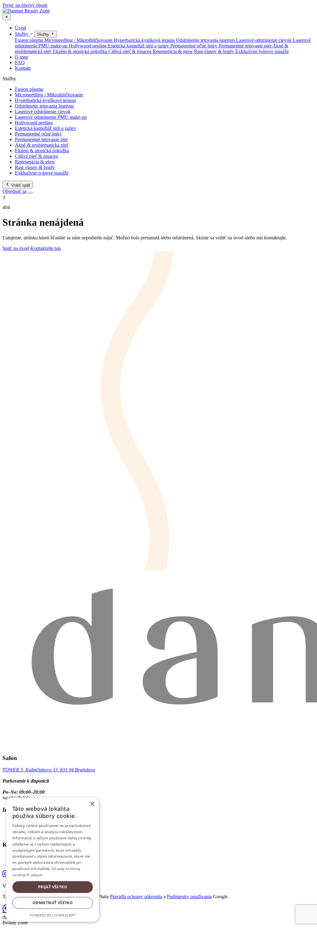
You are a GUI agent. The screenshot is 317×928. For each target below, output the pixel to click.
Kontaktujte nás (45, 248)
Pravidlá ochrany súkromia (136, 896)
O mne (21, 57)
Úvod (20, 27)
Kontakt (23, 68)
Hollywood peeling (34, 122)
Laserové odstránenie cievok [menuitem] (264, 40)
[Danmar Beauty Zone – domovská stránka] (26, 10)
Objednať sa (14, 191)
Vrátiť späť (20, 185)
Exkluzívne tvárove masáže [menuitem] (262, 51)
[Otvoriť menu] (30, 193)
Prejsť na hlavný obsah (24, 5)
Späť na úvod (15, 248)
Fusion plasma (29, 89)
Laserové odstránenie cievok (43, 111)
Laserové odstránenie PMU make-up (51, 117)
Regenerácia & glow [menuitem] (173, 51)
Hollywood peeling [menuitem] (88, 45)
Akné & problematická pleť (42, 145)
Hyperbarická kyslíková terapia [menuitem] (145, 40)
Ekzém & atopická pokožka (42, 150)
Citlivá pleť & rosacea (36, 156)
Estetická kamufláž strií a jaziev (45, 128)
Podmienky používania (189, 896)
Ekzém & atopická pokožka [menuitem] (80, 51)
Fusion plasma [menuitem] (29, 40)
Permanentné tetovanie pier (41, 139)
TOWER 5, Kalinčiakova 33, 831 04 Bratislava (48, 769)
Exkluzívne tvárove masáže (41, 172)
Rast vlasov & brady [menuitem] (214, 51)
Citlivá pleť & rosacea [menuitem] (130, 51)
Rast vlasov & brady (35, 167)
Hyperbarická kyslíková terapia (45, 100)
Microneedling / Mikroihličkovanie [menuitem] (79, 40)
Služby (22, 34)
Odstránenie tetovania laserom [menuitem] (206, 40)
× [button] (92, 804)
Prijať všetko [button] (52, 887)
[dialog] (52, 859)
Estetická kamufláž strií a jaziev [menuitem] (139, 45)
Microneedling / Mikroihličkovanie (49, 94)
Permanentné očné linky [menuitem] (194, 45)
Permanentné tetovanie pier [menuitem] (245, 45)
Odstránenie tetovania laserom (44, 106)
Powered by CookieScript (53, 915)
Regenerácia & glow (35, 161)
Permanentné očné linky (38, 133)
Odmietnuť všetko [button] (53, 902)
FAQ (20, 62)
